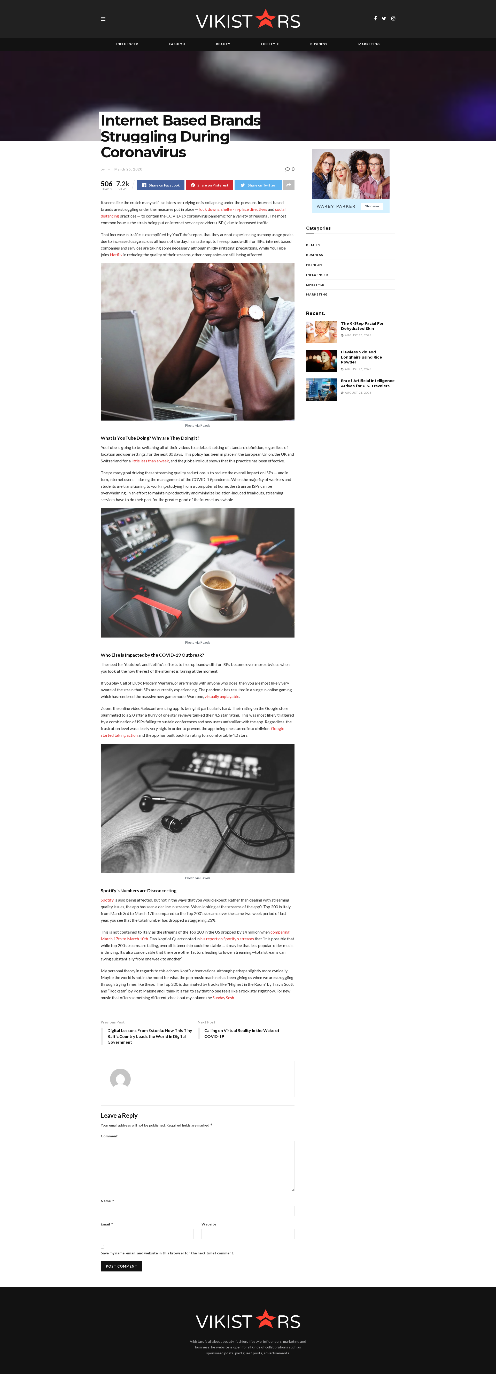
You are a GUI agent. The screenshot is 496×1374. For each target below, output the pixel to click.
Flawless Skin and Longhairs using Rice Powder (361, 357)
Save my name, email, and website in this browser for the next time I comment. (167, 1253)
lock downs (209, 209)
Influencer (127, 44)
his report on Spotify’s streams (227, 938)
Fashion (177, 44)
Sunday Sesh (223, 997)
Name (107, 1200)
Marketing (369, 44)
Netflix (116, 254)
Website (209, 1224)
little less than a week (150, 460)
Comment (109, 1136)
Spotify (107, 899)
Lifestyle (270, 44)
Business (318, 44)
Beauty (223, 44)
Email (107, 1224)
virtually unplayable (222, 696)
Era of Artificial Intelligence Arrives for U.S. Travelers (368, 383)
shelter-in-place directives (244, 209)
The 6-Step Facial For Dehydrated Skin (362, 326)
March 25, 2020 (128, 169)
